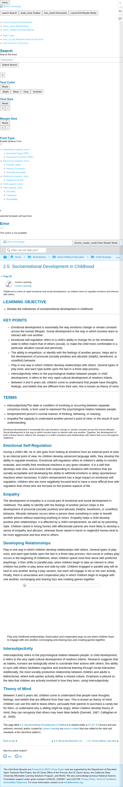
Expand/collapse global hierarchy (7, 257)
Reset (5, 86)
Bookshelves (39, 257)
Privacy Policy (88, 779)
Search (8, 250)
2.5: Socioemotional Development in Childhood (44, 724)
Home (18, 257)
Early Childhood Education (71, 257)
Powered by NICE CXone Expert (48, 769)
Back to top (9, 741)
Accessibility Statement (15, 782)
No (20, 756)
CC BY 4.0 (93, 724)
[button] (11, 195)
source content (71, 728)
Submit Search (9, 64)
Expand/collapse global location (118, 256)
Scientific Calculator (16, 172)
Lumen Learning (23, 286)
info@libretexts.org (73, 782)
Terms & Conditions (106, 779)
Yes (9, 756)
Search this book (8, 54)
